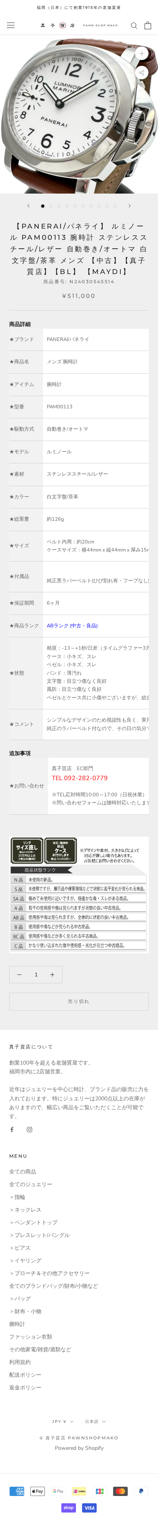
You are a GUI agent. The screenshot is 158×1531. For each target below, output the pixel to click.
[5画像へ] (75, 206)
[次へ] (129, 205)
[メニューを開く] (11, 25)
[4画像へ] (67, 206)
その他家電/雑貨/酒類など (40, 1349)
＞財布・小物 (25, 1311)
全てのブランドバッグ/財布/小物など (53, 1286)
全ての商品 (22, 1171)
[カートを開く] (148, 25)
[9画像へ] (107, 206)
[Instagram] (29, 1129)
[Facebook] (12, 1129)
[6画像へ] (83, 206)
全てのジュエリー (30, 1184)
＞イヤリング (25, 1260)
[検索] (134, 25)
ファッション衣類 (30, 1336)
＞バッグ (20, 1298)
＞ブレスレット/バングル (39, 1235)
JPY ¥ (59, 1421)
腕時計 (17, 1324)
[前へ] (28, 205)
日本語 (92, 1421)
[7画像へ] (91, 206)
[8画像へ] (99, 206)
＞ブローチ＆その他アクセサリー (49, 1273)
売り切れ (79, 1001)
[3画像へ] (59, 206)
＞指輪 (17, 1197)
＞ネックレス (25, 1209)
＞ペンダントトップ (33, 1222)
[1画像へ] (42, 206)
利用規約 (20, 1362)
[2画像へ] (51, 206)
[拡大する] (141, 53)
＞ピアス (20, 1248)
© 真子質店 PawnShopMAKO (79, 1438)
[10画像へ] (115, 206)
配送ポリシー (25, 1375)
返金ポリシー (25, 1387)
